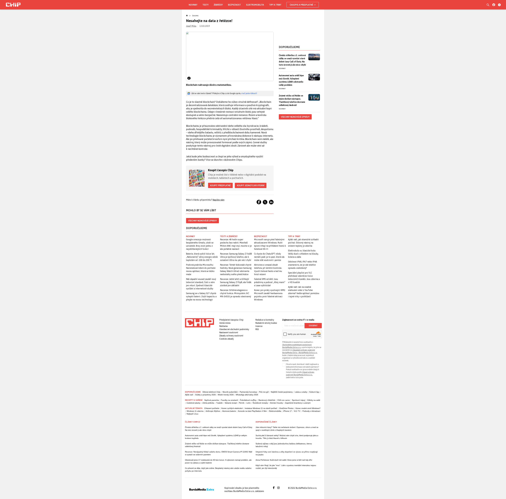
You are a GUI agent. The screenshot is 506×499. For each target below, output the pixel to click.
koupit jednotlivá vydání (250, 185)
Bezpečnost (234, 5)
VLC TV (297, 411)
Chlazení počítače (211, 408)
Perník (241, 403)
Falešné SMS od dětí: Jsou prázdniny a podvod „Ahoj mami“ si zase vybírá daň (269, 282)
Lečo (248, 403)
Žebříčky (218, 5)
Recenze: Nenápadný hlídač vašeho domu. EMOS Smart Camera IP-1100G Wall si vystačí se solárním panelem (218, 453)
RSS (257, 329)
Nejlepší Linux (192, 414)
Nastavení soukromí (228, 332)
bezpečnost (260, 236)
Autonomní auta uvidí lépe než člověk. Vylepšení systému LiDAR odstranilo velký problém (291, 80)
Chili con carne (283, 400)
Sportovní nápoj (298, 400)
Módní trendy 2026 (226, 395)
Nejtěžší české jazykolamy (282, 392)
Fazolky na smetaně (229, 400)
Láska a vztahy (301, 392)
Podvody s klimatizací (311, 411)
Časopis (195, 16)
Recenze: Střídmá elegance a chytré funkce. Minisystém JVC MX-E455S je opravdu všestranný (235, 293)
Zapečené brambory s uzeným (298, 403)
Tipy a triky (275, 5)
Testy (205, 5)
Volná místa (224, 323)
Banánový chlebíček (267, 400)
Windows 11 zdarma (195, 411)
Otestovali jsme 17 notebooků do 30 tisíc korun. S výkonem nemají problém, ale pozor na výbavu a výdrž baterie (218, 461)
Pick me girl (264, 392)
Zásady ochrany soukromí (231, 335)
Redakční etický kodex (266, 323)
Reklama (223, 326)
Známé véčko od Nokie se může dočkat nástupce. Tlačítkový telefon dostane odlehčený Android (292, 100)
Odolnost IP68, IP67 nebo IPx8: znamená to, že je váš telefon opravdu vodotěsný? (302, 264)
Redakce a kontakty (264, 320)
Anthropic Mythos (213, 411)
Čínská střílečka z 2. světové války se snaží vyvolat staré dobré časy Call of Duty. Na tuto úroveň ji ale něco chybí (292, 60)
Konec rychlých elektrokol (232, 408)
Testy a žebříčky (229, 236)
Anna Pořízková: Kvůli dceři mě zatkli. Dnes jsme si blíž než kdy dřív (284, 460)
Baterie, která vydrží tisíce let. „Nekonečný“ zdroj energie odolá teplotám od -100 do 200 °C (202, 257)
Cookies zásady (226, 339)
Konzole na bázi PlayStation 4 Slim (252, 411)
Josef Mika (191, 26)
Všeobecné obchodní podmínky (234, 329)
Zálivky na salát (313, 400)
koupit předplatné (220, 185)
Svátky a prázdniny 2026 (205, 395)
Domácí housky (276, 403)
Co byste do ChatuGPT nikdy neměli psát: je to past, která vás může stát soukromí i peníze (269, 257)
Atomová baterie (229, 411)
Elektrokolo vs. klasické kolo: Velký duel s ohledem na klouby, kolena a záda (303, 253)
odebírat (313, 326)
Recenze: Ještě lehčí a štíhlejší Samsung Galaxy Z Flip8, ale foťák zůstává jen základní (235, 282)
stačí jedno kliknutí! (249, 93)
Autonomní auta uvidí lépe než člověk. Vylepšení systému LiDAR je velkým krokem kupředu (216, 436)
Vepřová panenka (211, 400)
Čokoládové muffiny (248, 400)
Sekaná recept (231, 403)
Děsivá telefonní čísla (211, 392)
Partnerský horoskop (248, 392)
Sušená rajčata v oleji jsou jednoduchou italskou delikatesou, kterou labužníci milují (284, 445)
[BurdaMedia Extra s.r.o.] (199, 322)
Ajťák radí (189, 395)
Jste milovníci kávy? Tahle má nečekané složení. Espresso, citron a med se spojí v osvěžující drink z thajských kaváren (287, 428)
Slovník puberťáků (230, 392)
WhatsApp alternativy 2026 (247, 395)
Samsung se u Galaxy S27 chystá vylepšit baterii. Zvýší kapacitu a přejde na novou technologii (201, 296)
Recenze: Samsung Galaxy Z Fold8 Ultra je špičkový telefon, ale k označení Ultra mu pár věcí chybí (236, 257)
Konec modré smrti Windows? (308, 408)
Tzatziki (219, 403)
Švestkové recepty (260, 403)
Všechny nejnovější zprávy (202, 220)
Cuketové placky (193, 403)
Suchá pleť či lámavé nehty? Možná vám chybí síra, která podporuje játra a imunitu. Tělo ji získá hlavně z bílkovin (287, 436)
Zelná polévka (208, 403)
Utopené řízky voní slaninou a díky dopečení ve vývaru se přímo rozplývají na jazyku (287, 453)
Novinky (193, 5)
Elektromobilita (255, 5)
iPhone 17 (287, 411)
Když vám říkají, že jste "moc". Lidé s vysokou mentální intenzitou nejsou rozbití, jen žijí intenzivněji (286, 466)
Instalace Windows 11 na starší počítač (261, 408)
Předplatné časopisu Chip (231, 320)
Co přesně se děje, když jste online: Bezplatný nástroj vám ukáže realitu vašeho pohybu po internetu (218, 469)
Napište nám (218, 200)
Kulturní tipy (314, 392)
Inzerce (258, 326)
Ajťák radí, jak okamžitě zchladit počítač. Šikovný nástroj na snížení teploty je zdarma (303, 242)
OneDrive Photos (286, 408)
